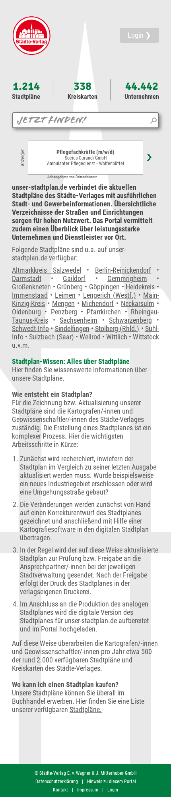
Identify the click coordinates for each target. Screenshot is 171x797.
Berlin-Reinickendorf (123, 270)
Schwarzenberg (130, 320)
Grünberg (70, 287)
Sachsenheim (78, 320)
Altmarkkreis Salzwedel (46, 270)
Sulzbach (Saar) (51, 337)
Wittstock (146, 337)
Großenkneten (31, 287)
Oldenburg (26, 312)
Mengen (63, 303)
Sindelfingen (72, 328)
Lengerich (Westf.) (109, 295)
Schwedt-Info (30, 328)
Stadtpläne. (86, 709)
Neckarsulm (137, 303)
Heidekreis (140, 287)
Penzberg (64, 312)
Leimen (65, 295)
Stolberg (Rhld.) (117, 328)
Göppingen (104, 287)
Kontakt (60, 790)
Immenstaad (30, 295)
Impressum (87, 790)
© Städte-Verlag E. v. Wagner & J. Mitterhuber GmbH (85, 773)
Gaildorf (74, 278)
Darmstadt (26, 278)
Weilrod (90, 337)
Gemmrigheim (127, 278)
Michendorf (98, 303)
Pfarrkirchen (104, 312)
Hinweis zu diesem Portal (111, 781)
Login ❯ (139, 35)
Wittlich (116, 337)
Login (112, 790)
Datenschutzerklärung (56, 781)
